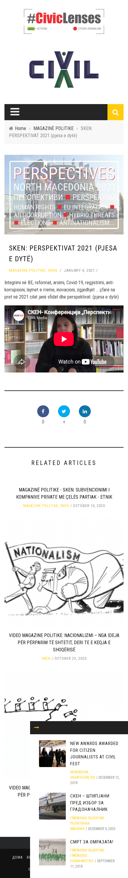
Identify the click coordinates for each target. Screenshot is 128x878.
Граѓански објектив (87, 818)
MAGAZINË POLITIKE (27, 270)
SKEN (52, 270)
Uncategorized (82, 777)
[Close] (36, 727)
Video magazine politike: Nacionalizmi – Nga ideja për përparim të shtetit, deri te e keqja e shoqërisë (64, 643)
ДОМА (17, 857)
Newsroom (79, 772)
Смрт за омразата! (91, 842)
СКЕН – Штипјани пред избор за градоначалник (90, 802)
